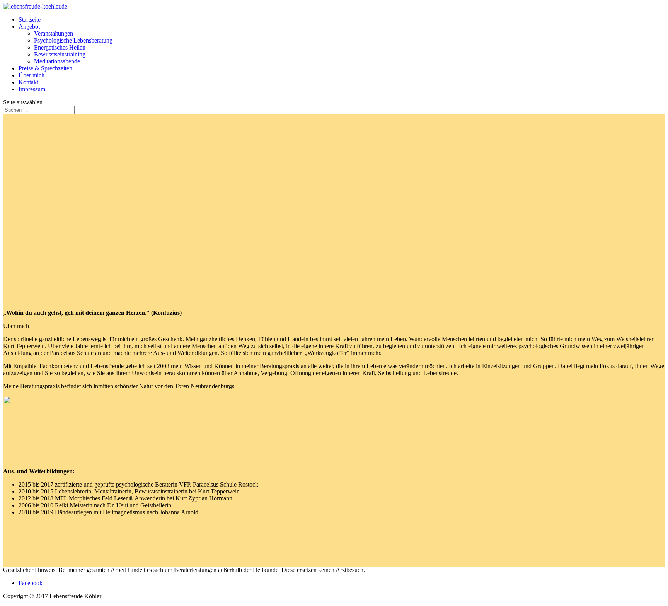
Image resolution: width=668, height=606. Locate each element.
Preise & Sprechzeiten (45, 68)
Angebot (29, 26)
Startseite (30, 19)
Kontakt (28, 82)
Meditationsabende (57, 61)
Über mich (31, 75)
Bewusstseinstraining (59, 54)
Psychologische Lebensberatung (73, 40)
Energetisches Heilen (59, 47)
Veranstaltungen (53, 33)
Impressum (32, 89)
